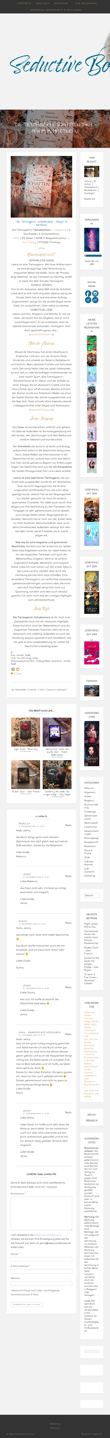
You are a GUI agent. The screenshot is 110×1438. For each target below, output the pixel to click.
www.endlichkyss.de (41, 334)
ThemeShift (97, 1434)
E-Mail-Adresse (20, 1266)
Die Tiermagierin (18, 690)
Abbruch (89, 788)
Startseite (24, 3)
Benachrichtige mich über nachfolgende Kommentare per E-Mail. (35, 1292)
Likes (18, 673)
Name (15, 1254)
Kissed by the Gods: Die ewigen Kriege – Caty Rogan (91, 964)
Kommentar (18, 1193)
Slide (87, 857)
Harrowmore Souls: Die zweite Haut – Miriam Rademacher (91, 937)
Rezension (61, 3)
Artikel (87, 796)
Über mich (43, 3)
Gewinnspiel (91, 823)
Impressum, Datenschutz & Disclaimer (55, 10)
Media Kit (89, 199)
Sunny (23, 921)
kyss (42, 690)
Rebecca (24, 824)
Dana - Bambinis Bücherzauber (40, 1033)
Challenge (90, 812)
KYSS (16, 238)
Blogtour (89, 800)
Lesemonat (90, 827)
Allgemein (89, 792)
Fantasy (33, 690)
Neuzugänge (91, 838)
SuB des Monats (86, 3)
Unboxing (89, 876)
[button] (13, 669)
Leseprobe (60, 230)
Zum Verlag (29, 242)
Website (15, 1278)
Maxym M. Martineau (57, 690)
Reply (68, 825)
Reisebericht (91, 842)
